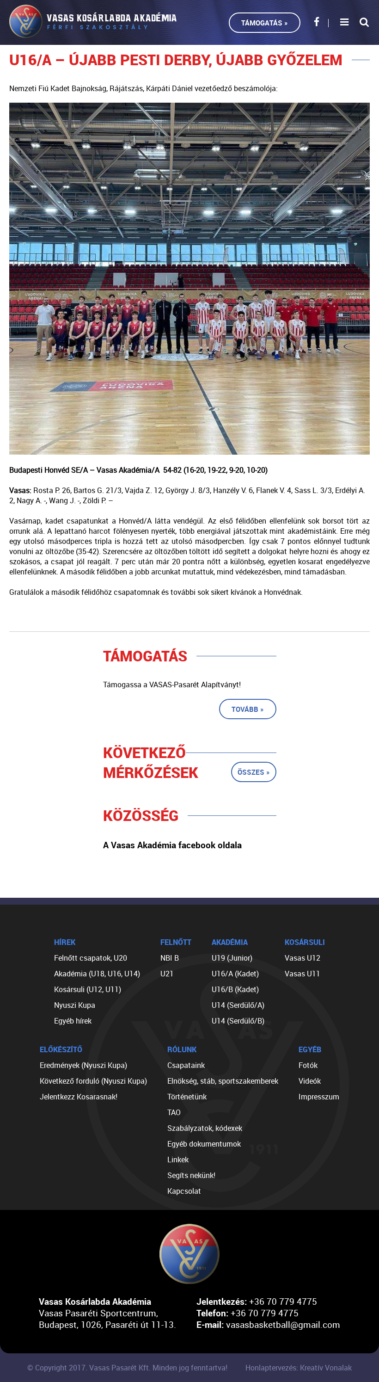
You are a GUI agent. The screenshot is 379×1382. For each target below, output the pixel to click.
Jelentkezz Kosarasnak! (78, 1097)
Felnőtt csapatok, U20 (90, 958)
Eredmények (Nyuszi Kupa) (83, 1065)
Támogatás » (264, 22)
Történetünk (187, 1097)
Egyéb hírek (73, 1021)
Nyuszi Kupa (74, 1005)
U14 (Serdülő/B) (238, 1021)
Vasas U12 (302, 958)
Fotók (308, 1065)
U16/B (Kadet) (235, 989)
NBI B (169, 958)
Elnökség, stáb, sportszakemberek (222, 1081)
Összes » (254, 772)
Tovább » (248, 709)
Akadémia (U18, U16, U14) (97, 974)
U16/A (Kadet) (235, 974)
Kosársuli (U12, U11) (87, 989)
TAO (174, 1112)
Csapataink (186, 1065)
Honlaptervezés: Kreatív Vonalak (298, 1368)
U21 (167, 974)
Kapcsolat (184, 1191)
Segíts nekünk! (191, 1175)
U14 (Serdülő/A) (238, 1005)
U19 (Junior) (232, 958)
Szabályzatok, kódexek (204, 1128)
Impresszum (319, 1097)
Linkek (178, 1159)
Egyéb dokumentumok (204, 1144)
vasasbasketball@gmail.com (283, 1324)
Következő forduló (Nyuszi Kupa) (93, 1081)
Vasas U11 (302, 974)
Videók (310, 1081)
